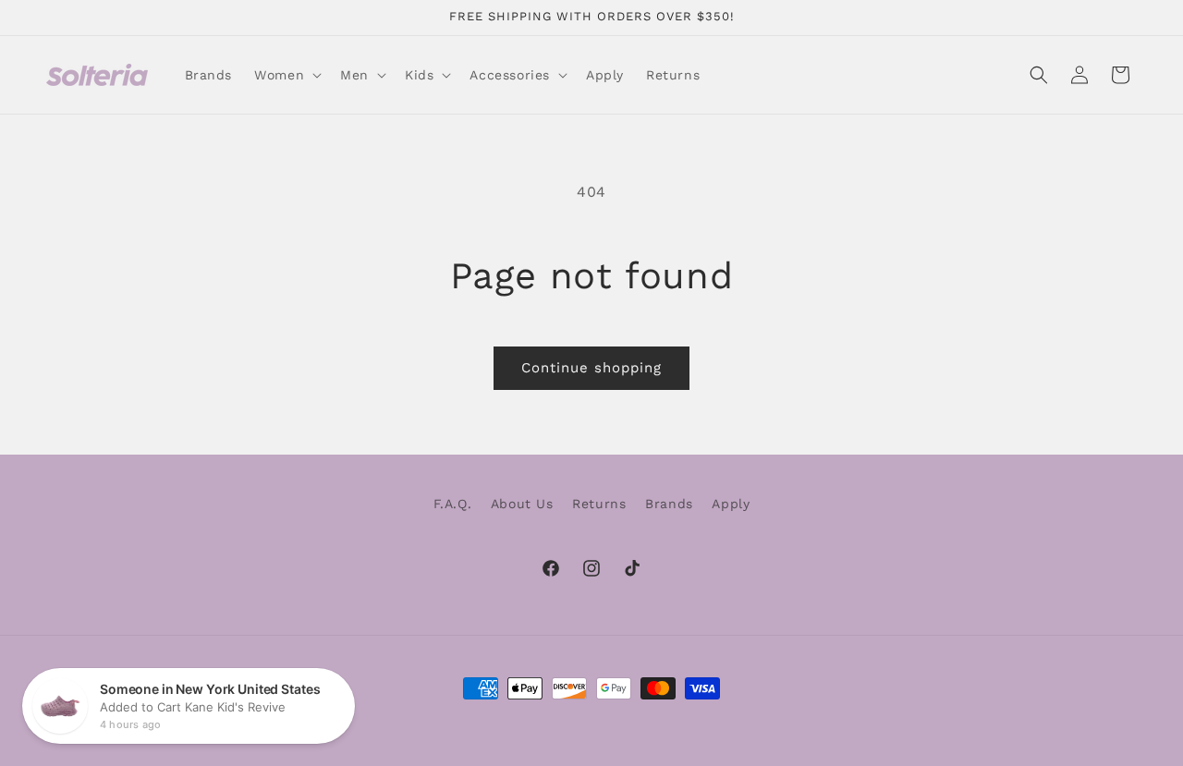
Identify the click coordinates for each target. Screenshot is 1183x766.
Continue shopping (591, 367)
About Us (522, 503)
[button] (286, 74)
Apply (731, 503)
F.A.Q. (452, 503)
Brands (669, 503)
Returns (599, 503)
